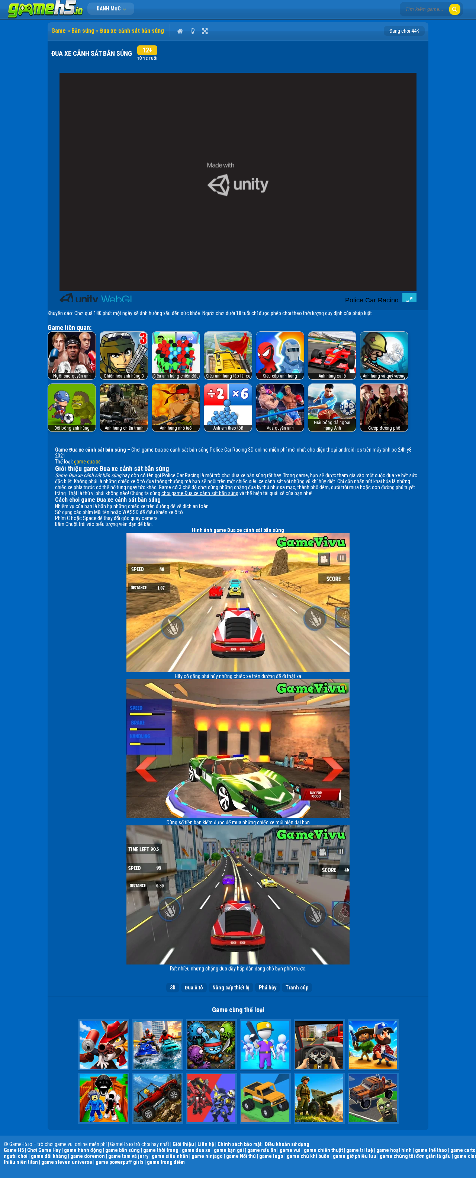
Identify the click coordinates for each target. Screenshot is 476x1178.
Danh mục (109, 9)
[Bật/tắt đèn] (192, 31)
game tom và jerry (128, 1156)
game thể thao (431, 1150)
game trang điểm (166, 1162)
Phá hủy (267, 988)
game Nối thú (241, 1156)
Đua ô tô (194, 988)
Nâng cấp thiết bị (231, 988)
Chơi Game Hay (44, 1150)
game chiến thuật (323, 1150)
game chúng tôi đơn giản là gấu (415, 1156)
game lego (271, 1156)
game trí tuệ (359, 1150)
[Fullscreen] (204, 31)
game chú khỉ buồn (308, 1156)
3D (173, 988)
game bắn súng (122, 1150)
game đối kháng (49, 1156)
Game (58, 30)
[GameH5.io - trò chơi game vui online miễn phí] (45, 17)
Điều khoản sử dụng (287, 1144)
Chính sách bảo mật (239, 1144)
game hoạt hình (394, 1150)
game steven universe (66, 1162)
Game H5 (14, 1150)
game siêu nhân (170, 1156)
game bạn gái (229, 1150)
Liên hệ (205, 1144)
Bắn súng (82, 30)
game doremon (87, 1156)
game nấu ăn (261, 1150)
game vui (290, 1150)
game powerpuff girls (120, 1162)
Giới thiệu (183, 1144)
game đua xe (87, 462)
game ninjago (207, 1156)
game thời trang (160, 1150)
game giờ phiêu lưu (354, 1156)
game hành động (83, 1150)
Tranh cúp (297, 988)
